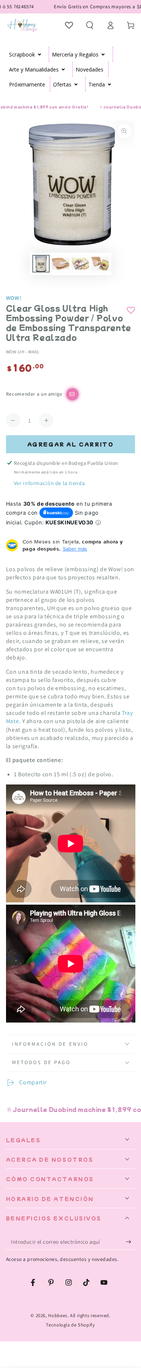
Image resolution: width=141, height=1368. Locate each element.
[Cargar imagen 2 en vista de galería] (60, 263)
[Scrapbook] (39, 54)
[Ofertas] (76, 84)
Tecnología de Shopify (70, 1325)
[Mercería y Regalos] (103, 54)
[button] (89, 25)
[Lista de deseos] (69, 25)
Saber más (75, 548)
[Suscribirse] (130, 1241)
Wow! (13, 297)
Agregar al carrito (70, 444)
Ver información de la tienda (49, 483)
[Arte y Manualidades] (63, 69)
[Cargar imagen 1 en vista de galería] (41, 263)
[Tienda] (109, 84)
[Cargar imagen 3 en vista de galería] (80, 263)
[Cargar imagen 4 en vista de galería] (100, 263)
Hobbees (57, 1315)
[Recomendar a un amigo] (72, 394)
